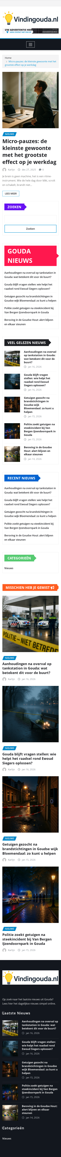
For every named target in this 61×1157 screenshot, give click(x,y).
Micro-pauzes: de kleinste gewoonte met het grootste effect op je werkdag (29, 151)
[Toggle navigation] (30, 44)
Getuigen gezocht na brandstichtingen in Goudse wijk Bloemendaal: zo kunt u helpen (39, 405)
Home (8, 57)
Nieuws (8, 568)
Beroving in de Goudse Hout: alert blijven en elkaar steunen (38, 451)
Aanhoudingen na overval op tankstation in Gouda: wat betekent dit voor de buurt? (40, 357)
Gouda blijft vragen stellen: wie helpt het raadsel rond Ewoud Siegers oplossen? (37, 380)
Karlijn (11, 169)
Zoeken (14, 206)
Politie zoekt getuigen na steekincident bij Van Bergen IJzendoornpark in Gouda (40, 429)
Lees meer (11, 193)
